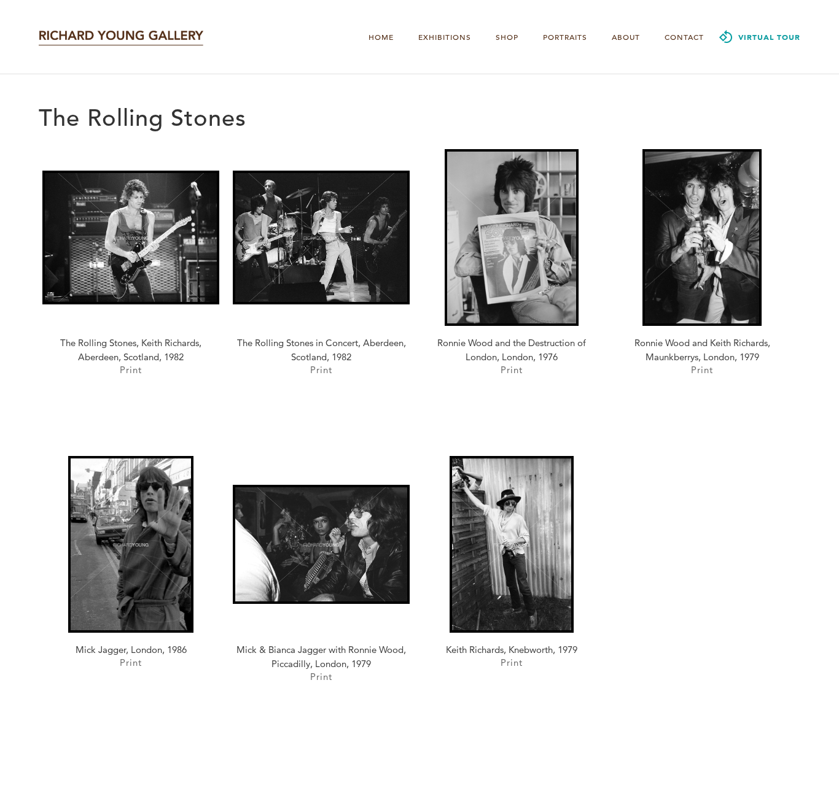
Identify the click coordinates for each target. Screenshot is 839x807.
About (626, 37)
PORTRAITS (565, 37)
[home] (121, 36)
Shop (507, 37)
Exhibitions (444, 37)
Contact (684, 37)
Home (381, 37)
